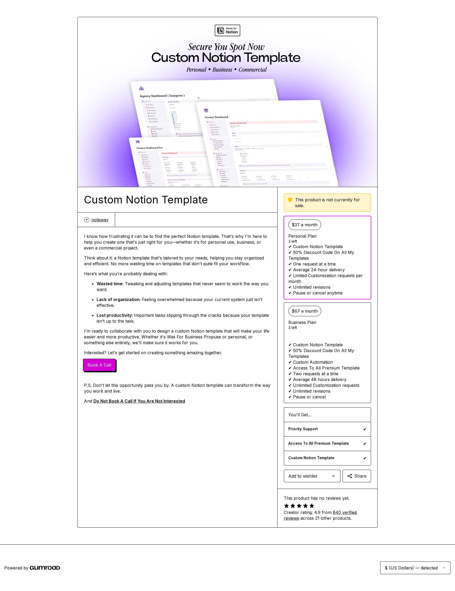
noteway (99, 219)
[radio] (327, 257)
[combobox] (312, 476)
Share (360, 476)
